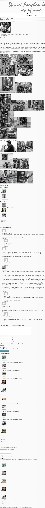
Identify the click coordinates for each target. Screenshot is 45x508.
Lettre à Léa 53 (4, 401)
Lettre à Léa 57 (3, 220)
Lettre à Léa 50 (4, 425)
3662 (18, 34)
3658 (11, 34)
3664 (22, 34)
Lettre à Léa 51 (4, 417)
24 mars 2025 (2, 35)
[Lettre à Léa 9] (4, 211)
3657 (10, 34)
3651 (1, 34)
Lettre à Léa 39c (5, 199)
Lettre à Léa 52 (4, 207)
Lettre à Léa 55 (4, 384)
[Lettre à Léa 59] (4, 192)
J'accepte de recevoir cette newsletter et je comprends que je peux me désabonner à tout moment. (15, 456)
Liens (3, 442)
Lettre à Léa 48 (4, 218)
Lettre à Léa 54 (4, 392)
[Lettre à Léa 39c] (4, 197)
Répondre (4, 238)
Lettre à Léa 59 (4, 193)
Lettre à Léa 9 (4, 212)
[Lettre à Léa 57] (4, 366)
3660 (15, 34)
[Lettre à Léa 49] (4, 432)
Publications (3, 439)
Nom (12, 337)
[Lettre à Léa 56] (4, 375)
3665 (24, 34)
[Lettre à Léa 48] (4, 216)
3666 (25, 34)
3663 (20, 34)
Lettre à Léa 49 (4, 433)
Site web (12, 341)
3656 (8, 34)
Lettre (6, 35)
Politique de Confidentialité (5, 503)
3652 (3, 34)
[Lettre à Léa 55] (4, 383)
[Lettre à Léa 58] (5, 32)
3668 (29, 34)
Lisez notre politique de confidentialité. (32, 459)
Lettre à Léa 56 (4, 376)
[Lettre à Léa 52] (4, 206)
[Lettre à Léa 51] (4, 416)
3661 (17, 34)
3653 (4, 34)
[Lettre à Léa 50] (4, 424)
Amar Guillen (4, 270)
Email (12, 339)
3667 (27, 34)
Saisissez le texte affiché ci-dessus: (11, 348)
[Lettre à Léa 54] (4, 391)
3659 (13, 34)
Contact (3, 441)
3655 (6, 34)
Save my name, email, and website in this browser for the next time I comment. (14, 343)
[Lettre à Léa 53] (4, 399)
